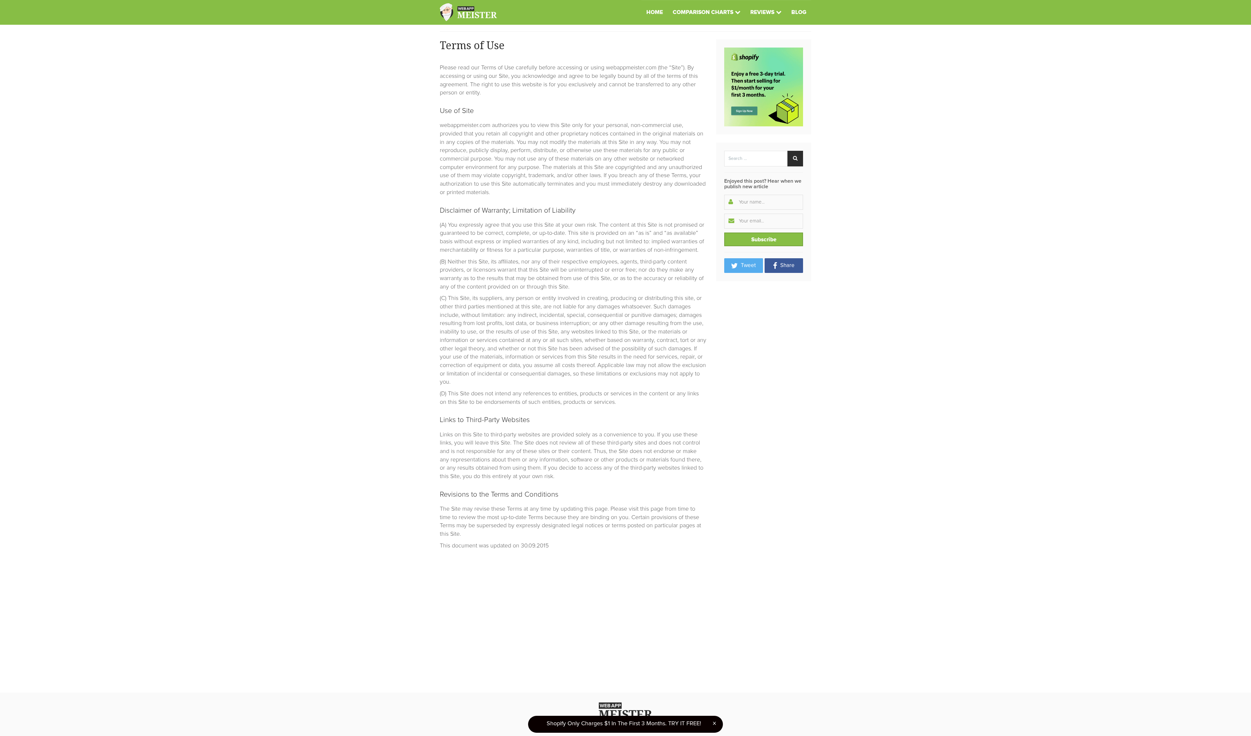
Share (787, 265)
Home (654, 12)
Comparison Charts (703, 12)
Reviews (762, 12)
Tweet (748, 265)
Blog (798, 12)
